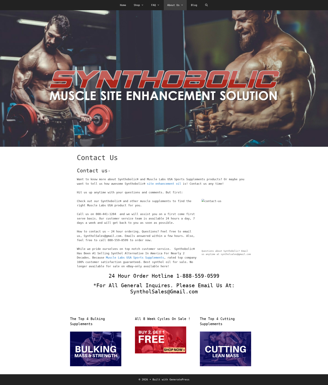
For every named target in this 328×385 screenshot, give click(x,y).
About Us (173, 5)
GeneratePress (179, 379)
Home (123, 5)
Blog (194, 5)
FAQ (153, 5)
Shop (137, 5)
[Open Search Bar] (206, 5)
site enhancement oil (164, 183)
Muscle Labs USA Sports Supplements (134, 257)
